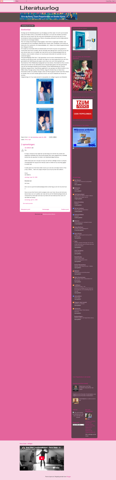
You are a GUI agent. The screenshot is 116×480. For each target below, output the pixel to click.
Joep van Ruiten (78, 250)
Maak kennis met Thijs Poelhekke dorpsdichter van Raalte (86, 388)
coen (29, 137)
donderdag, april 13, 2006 (31, 200)
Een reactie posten (28, 203)
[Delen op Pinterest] (56, 137)
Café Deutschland (79, 194)
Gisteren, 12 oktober (79, 303)
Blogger (69, 476)
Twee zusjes (77, 297)
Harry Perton (78, 233)
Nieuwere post (25, 209)
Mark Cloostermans (79, 277)
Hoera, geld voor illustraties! (81, 209)
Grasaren (76, 216)
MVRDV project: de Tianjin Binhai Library (84, 318)
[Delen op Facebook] (54, 137)
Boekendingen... (78, 316)
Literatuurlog (39, 7)
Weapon (76, 203)
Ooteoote (77, 188)
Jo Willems (77, 285)
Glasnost (76, 221)
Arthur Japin (28, 139)
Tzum (75, 241)
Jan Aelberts (28, 147)
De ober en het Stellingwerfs (81, 228)
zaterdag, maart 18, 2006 (31, 177)
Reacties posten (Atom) (49, 214)
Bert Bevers (77, 180)
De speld (76, 189)
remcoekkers (78, 296)
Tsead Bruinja (78, 257)
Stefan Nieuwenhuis (80, 265)
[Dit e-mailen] (50, 137)
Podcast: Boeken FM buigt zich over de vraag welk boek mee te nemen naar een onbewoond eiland (84, 244)
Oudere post (65, 209)
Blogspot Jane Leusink (80, 302)
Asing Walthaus (78, 227)
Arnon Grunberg (78, 202)
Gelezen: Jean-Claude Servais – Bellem (83, 266)
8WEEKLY (76, 271)
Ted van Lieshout (79, 208)
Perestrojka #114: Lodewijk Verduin (83, 222)
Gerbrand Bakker (79, 214)
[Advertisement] (82, 162)
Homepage (45, 209)
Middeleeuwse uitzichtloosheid (82, 272)
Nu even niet (77, 252)
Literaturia (77, 308)
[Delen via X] (53, 137)
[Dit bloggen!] (51, 137)
